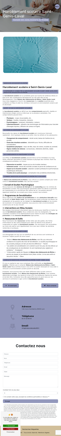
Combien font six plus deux (11, 390)
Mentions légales (43, 432)
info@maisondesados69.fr (30, 328)
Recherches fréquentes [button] (30, 429)
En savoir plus (12, 285)
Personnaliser (11, 432)
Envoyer (7, 401)
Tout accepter (11, 425)
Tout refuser (11, 429)
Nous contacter (51, 285)
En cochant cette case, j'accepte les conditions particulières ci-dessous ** (27, 397)
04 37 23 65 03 (27, 319)
